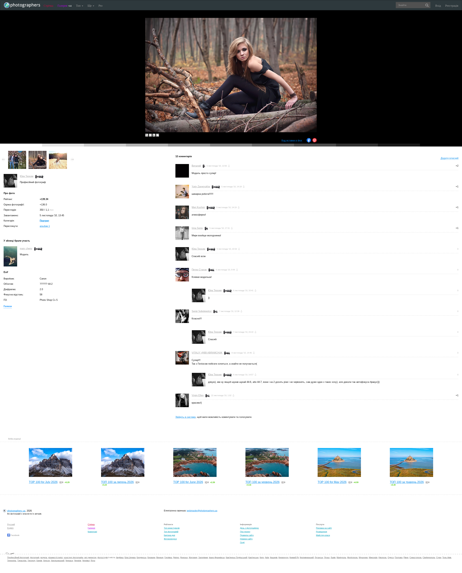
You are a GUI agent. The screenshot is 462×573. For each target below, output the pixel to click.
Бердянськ (141, 557)
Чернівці (86, 560)
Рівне (406, 557)
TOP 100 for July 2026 (43, 482)
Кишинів (273, 557)
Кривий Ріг (294, 557)
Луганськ (319, 557)
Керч (262, 557)
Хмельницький (57, 560)
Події (242, 542)
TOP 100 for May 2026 (332, 482)
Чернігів (77, 560)
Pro (101, 5)
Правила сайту (247, 535)
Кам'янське (253, 557)
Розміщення (321, 532)
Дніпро (176, 557)
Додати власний (449, 158)
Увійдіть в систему (185, 417)
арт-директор (90, 557)
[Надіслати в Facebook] (309, 141)
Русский (11, 524)
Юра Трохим (26, 176)
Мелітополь (352, 557)
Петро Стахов (199, 269)
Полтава (398, 557)
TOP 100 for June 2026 (188, 482)
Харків (39, 560)
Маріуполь (341, 557)
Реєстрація (451, 5)
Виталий (196, 165)
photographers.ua (16, 510)
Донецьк (184, 557)
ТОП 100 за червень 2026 (262, 482)
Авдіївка (119, 557)
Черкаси (69, 560)
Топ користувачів (172, 528)
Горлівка (168, 557)
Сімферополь (429, 557)
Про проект (245, 532)
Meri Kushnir (198, 207)
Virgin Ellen (198, 395)
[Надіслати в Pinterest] (314, 141)
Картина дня (169, 535)
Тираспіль (22, 560)
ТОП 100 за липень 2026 (117, 482)
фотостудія (102, 557)
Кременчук (283, 557)
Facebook (14, 535)
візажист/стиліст (55, 557)
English (10, 528)
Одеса (391, 557)
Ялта (93, 560)
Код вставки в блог (292, 140)
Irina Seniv (197, 228)
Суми (438, 557)
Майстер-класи (323, 535)
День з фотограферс (249, 528)
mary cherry (26, 248)
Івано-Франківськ (217, 557)
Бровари (151, 557)
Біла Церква (130, 557)
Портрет (44, 220)
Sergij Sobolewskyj (202, 311)
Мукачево (363, 557)
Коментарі (92, 532)
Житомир (193, 557)
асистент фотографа (73, 557)
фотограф (34, 557)
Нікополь (382, 557)
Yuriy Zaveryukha (201, 186)
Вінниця (159, 557)
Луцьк (327, 557)
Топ (78, 5)
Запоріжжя (203, 557)
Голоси (8, 306)
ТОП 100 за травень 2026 (407, 482)
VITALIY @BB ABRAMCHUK (207, 352)
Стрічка (48, 5)
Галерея (65, 5)
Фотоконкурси (170, 539)
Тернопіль (11, 560)
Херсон (46, 560)
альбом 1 (45, 226)
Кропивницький (307, 557)
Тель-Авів (446, 557)
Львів (333, 557)
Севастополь (415, 557)
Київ (267, 557)
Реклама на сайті (324, 528)
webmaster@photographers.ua (202, 510)
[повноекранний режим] (157, 135)
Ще (90, 5)
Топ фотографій (171, 532)
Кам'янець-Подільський (236, 557)
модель (43, 557)
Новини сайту (246, 539)
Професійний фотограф (18, 557)
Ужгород (31, 560)
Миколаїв (373, 557)
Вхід (438, 5)
